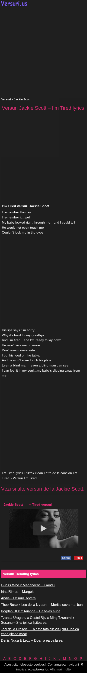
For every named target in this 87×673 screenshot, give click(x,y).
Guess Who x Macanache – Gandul (28, 585)
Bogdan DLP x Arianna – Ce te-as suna (30, 611)
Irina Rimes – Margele (17, 592)
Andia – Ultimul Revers (18, 598)
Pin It (79, 558)
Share (66, 558)
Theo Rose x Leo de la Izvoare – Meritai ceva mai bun (42, 605)
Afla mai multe (60, 669)
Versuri (6, 99)
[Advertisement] (43, 52)
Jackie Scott (22, 99)
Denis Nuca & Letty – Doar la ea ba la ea (31, 640)
